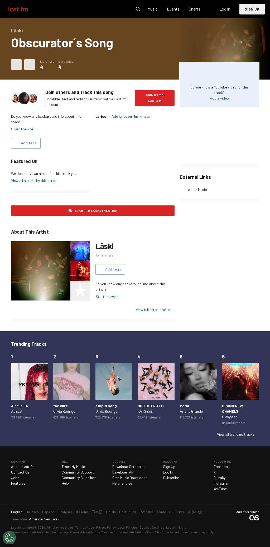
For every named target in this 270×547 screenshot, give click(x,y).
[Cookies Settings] (9, 537)
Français (66, 512)
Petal (184, 405)
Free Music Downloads (129, 477)
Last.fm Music (176, 527)
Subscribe (171, 477)
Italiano (82, 512)
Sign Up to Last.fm (154, 97)
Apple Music (197, 189)
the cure (60, 405)
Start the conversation (96, 210)
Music (152, 8)
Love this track (16, 64)
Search (138, 9)
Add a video (219, 98)
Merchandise (122, 483)
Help (65, 483)
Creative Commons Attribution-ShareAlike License (137, 532)
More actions (29, 64)
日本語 (97, 512)
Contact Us (20, 472)
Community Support (78, 472)
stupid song (106, 405)
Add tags (29, 143)
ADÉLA (16, 411)
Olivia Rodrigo (64, 411)
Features (18, 483)
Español (48, 512)
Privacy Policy (106, 527)
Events (173, 8)
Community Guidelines (79, 477)
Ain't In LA (19, 405)
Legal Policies (128, 527)
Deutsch (32, 512)
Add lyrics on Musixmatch (132, 116)
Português (127, 512)
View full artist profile (153, 309)
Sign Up (252, 9)
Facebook (222, 466)
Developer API (123, 472)
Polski (111, 512)
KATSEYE (145, 411)
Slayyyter (229, 417)
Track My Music (73, 466)
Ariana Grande (191, 411)
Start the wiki (22, 129)
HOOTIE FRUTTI (151, 405)
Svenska (164, 512)
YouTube (220, 488)
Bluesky (219, 477)
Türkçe (179, 512)
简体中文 (195, 512)
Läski (104, 246)
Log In (224, 8)
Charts (194, 8)
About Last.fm (23, 466)
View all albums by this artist (34, 180)
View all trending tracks (235, 434)
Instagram (222, 483)
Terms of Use (84, 527)
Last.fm (24, 9)
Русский (146, 512)
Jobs (15, 477)
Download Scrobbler (128, 466)
